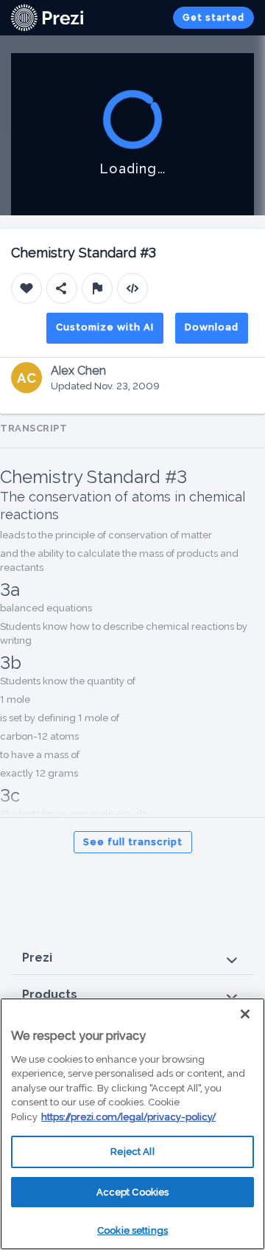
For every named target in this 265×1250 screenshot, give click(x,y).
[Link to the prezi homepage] (47, 17)
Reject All (132, 1151)
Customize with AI (105, 327)
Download (212, 327)
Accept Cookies (132, 1192)
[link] (47, 17)
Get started (213, 18)
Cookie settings (132, 1230)
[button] (132, 958)
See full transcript (133, 841)
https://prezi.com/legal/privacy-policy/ (128, 1116)
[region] (132, 1124)
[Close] (245, 1014)
